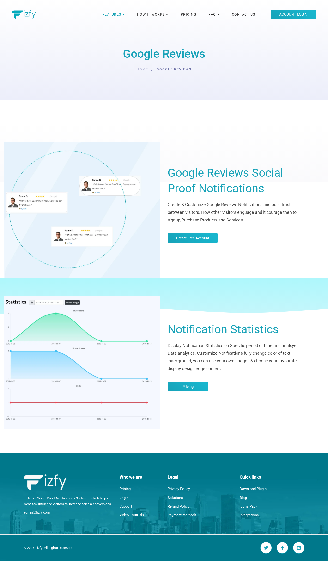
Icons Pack (248, 506)
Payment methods (182, 515)
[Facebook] (282, 548)
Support (126, 506)
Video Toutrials (132, 515)
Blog (243, 498)
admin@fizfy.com (37, 512)
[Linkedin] (298, 548)
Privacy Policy (179, 489)
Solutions (175, 498)
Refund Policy (178, 506)
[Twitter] (266, 548)
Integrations (249, 515)
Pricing (125, 489)
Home (142, 69)
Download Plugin (253, 489)
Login (124, 498)
